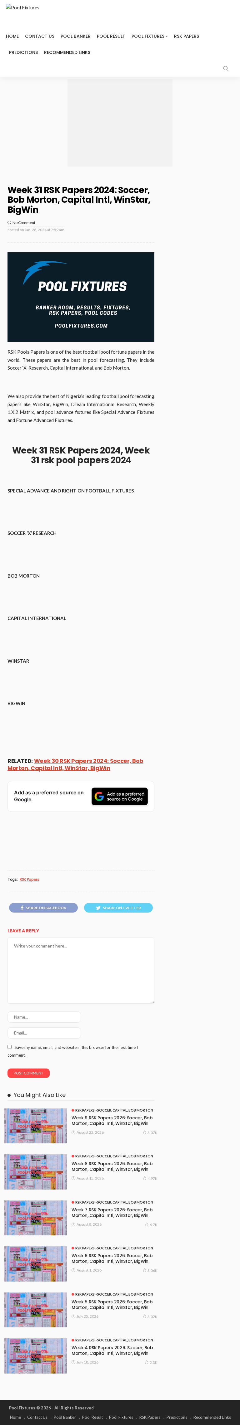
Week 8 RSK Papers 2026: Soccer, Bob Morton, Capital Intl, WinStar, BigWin (112, 1166)
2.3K (154, 1362)
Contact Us (39, 36)
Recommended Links (67, 52)
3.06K (153, 1270)
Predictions (23, 52)
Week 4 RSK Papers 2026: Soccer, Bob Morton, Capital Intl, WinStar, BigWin (112, 1350)
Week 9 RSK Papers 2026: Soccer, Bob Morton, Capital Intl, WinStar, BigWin (112, 1121)
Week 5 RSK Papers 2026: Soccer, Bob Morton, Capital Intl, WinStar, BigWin (112, 1305)
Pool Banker (76, 36)
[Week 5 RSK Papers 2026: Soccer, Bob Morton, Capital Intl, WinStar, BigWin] (35, 1310)
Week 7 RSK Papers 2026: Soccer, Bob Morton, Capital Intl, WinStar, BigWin (112, 1213)
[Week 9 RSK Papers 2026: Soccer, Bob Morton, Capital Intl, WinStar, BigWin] (35, 1126)
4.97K (153, 1178)
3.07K (153, 1132)
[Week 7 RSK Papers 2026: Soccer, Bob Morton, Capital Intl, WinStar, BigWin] (35, 1218)
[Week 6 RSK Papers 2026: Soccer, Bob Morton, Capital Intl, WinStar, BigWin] (35, 1264)
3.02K (153, 1316)
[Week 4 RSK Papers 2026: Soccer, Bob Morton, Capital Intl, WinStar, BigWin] (35, 1356)
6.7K (154, 1224)
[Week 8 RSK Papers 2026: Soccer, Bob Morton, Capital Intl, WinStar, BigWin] (35, 1172)
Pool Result (111, 36)
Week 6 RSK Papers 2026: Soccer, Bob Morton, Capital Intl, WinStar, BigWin (112, 1258)
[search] (226, 69)
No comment (23, 222)
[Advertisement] (120, 123)
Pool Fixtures (148, 36)
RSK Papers (186, 36)
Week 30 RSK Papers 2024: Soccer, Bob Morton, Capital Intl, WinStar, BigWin (75, 764)
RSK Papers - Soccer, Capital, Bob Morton (114, 1110)
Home (12, 36)
